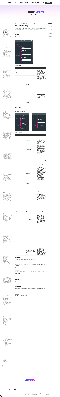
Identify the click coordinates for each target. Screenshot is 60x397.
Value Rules (17, 270)
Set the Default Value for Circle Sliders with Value (7, 278)
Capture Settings (5, 74)
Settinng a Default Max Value (6, 284)
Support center (17, 23)
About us (26, 390)
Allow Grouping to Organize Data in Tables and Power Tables (7, 47)
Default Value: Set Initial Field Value (7, 117)
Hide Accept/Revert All (5, 175)
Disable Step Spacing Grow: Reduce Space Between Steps (7, 133)
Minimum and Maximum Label (7, 233)
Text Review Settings (5, 326)
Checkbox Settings (5, 78)
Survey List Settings (5, 320)
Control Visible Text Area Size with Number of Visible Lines (7, 101)
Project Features (4, 359)
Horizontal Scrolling (5, 194)
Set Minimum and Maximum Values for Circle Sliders (7, 275)
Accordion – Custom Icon (6, 33)
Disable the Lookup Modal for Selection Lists (7, 134)
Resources (27, 2)
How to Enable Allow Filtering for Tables (7, 197)
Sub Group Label (5, 317)
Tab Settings (4, 322)
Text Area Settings (5, 324)
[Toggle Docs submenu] (12, 366)
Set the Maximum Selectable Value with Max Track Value (7, 279)
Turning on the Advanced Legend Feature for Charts (7, 339)
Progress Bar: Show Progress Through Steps (7, 254)
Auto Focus (28, 173)
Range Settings (5, 258)
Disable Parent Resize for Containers (7, 131)
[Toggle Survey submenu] (12, 367)
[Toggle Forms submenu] (12, 363)
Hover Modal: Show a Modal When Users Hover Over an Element (7, 195)
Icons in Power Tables (5, 198)
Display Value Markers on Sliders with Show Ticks (7, 141)
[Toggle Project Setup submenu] (12, 360)
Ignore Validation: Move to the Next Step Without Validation (7, 200)
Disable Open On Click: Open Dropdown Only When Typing (7, 130)
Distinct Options (5, 142)
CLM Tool (47, 395)
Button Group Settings (5, 71)
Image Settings (5, 202)
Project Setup (4, 360)
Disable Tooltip (28, 149)
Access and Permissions (6, 28)
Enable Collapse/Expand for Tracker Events (7, 155)
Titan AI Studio (4, 362)
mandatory (40, 183)
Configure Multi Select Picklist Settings (7, 91)
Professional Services (27, 393)
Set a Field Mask (5, 274)
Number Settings (5, 240)
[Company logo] (10, 2)
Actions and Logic (5, 29)
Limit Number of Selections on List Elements (7, 220)
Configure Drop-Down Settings (6, 90)
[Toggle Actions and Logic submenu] (12, 29)
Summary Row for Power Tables (7, 319)
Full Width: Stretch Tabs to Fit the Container (7, 174)
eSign (39, 394)
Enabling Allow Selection (6, 161)
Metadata (17, 294)
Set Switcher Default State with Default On (7, 276)
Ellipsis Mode (4, 151)
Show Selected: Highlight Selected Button (7, 295)
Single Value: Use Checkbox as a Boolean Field (7, 303)
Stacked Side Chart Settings (6, 307)
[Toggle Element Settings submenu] (12, 32)
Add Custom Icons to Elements (7, 37)
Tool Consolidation (34, 394)
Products (40, 389)
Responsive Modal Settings (6, 264)
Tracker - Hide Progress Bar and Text (7, 336)
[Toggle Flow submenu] (12, 364)
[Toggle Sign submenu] (12, 365)
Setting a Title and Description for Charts (7, 280)
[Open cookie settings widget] (1, 396)
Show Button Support (5, 286)
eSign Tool (47, 394)
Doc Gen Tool (47, 390)
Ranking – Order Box (5, 259)
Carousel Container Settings (6, 75)
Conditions (50, 29)
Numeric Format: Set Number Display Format (7, 241)
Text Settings (4, 327)
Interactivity (50, 26)
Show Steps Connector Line (6, 296)
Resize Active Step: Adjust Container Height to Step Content (7, 263)
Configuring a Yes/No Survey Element (7, 97)
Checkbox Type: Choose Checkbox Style (7, 79)
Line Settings (4, 222)
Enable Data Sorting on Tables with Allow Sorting (7, 157)
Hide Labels (4, 183)
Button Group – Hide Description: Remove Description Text (7, 68)
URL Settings (4, 341)
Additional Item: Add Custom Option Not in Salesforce (7, 38)
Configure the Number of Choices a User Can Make (7, 96)
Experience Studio (34, 393)
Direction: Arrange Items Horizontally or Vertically (7, 120)
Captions (4, 73)
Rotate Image (4, 266)
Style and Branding (5, 361)
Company (33, 2)
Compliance (33, 395)
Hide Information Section (6, 182)
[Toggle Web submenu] (12, 27)
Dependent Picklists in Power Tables (7, 119)
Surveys (40, 393)
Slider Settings (4, 304)
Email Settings (4, 152)
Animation (4, 53)
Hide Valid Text (28, 189)
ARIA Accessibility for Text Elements (7, 56)
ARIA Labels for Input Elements (6, 58)
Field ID (4, 163)
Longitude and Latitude (6, 224)
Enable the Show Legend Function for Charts (7, 159)
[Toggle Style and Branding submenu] (12, 361)
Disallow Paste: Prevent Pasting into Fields (7, 137)
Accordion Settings (5, 34)
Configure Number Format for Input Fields (7, 92)
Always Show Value (5, 52)
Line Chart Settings (5, 221)
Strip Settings (4, 315)
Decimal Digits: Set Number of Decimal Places (7, 114)
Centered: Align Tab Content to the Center (7, 76)
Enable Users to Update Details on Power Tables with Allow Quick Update (7, 160)
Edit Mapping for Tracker (6, 150)
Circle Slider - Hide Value (6, 80)
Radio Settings (5, 257)
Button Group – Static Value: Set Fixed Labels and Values (7, 70)
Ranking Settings (5, 260)
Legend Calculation (5, 213)
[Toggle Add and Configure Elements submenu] (12, 30)
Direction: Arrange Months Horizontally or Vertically (7, 121)
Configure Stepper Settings (6, 94)
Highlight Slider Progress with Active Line (7, 192)
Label (27, 72)
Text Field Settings (5, 325)
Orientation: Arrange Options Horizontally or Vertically (7, 242)
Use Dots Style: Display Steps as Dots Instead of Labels (7, 345)
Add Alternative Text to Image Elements (7, 36)
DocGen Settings (29, 219)
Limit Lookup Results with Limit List (7, 219)
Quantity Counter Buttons (6, 255)
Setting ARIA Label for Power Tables (7, 281)
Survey (3, 367)
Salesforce (50, 27)
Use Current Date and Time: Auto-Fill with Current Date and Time (7, 343)
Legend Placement (5, 214)
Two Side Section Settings (6, 340)
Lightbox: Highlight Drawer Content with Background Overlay (7, 215)
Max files (27, 84)
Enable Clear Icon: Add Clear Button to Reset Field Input (7, 154)
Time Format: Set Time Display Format (7, 328)
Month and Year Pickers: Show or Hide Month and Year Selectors (7, 235)
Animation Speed (5, 54)
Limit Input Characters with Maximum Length (7, 217)
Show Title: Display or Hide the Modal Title (7, 297)
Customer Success (27, 395)
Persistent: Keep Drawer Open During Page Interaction (7, 245)
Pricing (38, 2)
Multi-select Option (5, 238)
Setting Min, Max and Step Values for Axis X (7, 282)
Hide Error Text (28, 197)
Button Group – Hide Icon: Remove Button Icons (7, 69)
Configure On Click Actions (6, 93)
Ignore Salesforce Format (6, 199)
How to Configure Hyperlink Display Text (7, 196)
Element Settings (5, 32)
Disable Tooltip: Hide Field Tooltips (7, 135)
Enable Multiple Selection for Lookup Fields (7, 158)
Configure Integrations (19, 259)
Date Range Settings (5, 111)
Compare (47, 389)
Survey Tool (47, 393)
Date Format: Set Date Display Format (7, 110)
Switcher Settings (5, 321)
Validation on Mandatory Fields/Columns (7, 348)
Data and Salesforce (5, 31)
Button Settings (5, 72)
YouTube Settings (5, 358)
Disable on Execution (5, 129)
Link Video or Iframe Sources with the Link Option (7, 223)
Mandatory (28, 162)
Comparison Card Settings (6, 88)
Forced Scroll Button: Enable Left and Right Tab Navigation (7, 172)
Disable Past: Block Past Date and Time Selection (7, 132)
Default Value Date (5, 116)
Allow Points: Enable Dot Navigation (7, 49)
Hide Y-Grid (4, 191)
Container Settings (5, 100)
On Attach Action (29, 235)
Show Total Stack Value (6, 298)
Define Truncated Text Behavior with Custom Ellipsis (7, 118)
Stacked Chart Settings (6, 305)
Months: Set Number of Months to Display (7, 236)
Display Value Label (5, 139)
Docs (3, 366)
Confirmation (4, 99)
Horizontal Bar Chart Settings (6, 193)
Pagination (4, 243)
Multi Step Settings (5, 237)
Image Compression (29, 90)
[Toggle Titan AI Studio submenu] (12, 362)
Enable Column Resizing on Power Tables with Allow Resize (7, 156)
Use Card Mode (5, 342)
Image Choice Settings (6, 201)
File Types (27, 96)
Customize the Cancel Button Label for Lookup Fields (7, 109)
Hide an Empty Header (5, 176)
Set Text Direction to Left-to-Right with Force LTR (7, 277)
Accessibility (17, 288)
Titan (26, 389)
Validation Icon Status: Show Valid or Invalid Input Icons (7, 347)
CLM (2, 368)
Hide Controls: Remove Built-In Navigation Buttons (7, 178)
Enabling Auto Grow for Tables (6, 162)
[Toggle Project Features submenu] (12, 359)
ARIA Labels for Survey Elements (7, 59)
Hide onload (28, 140)
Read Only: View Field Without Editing (7, 262)
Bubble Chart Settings (5, 67)
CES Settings (4, 77)
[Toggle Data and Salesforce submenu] (12, 31)
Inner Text (4, 204)
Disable (27, 156)
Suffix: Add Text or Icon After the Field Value (7, 318)
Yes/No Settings (5, 357)
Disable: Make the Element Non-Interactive (7, 136)
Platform (3, 369)
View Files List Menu (29, 250)
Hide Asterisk (28, 183)
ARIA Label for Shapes (5, 57)
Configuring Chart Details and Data (7, 98)
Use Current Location (5, 344)
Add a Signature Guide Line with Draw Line (7, 35)
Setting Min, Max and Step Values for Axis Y (7, 283)
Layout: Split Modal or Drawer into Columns (7, 212)
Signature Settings (5, 300)
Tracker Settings (5, 338)
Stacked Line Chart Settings (6, 306)
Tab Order (28, 204)
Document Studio (34, 390)
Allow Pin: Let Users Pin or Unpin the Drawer (7, 48)
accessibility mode (41, 179)
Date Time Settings (5, 113)
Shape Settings (5, 285)
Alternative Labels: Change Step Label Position (7, 51)
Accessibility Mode (31, 251)
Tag (3, 323)
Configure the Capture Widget (6, 95)
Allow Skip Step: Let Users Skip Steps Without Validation (7, 50)
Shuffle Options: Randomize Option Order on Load (7, 299)
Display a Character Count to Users (7, 138)
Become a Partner (27, 394)
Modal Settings (5, 234)
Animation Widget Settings (6, 55)
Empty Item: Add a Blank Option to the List (7, 153)
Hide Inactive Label (5, 181)
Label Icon (28, 78)
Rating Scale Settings (5, 261)
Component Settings (5, 89)
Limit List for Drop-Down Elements (7, 218)
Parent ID (4, 244)
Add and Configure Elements (6, 30)
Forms (3, 363)
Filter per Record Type (5, 171)
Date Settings (4, 112)
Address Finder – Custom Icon (6, 39)
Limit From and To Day (5, 216)
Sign (2, 365)
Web (2, 27)
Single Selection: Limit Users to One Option (7, 302)
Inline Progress (4, 203)
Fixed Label (28, 211)
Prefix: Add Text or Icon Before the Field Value (7, 253)
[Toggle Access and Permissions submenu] (12, 28)
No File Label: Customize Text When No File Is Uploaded (7, 239)
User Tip (4, 346)
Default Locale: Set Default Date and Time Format (7, 115)
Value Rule (50, 30)
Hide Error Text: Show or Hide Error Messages (7, 180)
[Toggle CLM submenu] (12, 368)
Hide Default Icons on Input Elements (7, 179)
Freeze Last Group (5, 173)
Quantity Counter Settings (6, 256)
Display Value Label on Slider (6, 140)
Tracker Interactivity (5, 337)
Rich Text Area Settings (6, 265)
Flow (2, 364)
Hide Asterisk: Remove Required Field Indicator (7, 177)
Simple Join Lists (5, 301)
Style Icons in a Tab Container (6, 316)
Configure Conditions (19, 264)
